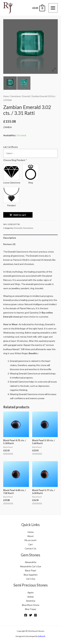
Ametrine (30, 600)
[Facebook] (25, 615)
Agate (30, 592)
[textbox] (31, 153)
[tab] (30, 238)
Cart (30, 544)
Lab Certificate (10, 146)
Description (9, 237)
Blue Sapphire (30, 574)
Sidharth (41, 636)
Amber (30, 596)
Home (6, 96)
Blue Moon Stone (30, 605)
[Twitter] (30, 615)
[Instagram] (35, 615)
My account (30, 540)
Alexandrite (30, 562)
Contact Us (30, 548)
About (30, 536)
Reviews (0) (9, 244)
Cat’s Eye (30, 578)
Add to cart (19, 214)
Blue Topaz (30, 609)
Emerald (26, 96)
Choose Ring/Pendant (15, 160)
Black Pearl (30, 570)
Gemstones (15, 96)
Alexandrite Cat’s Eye (30, 566)
